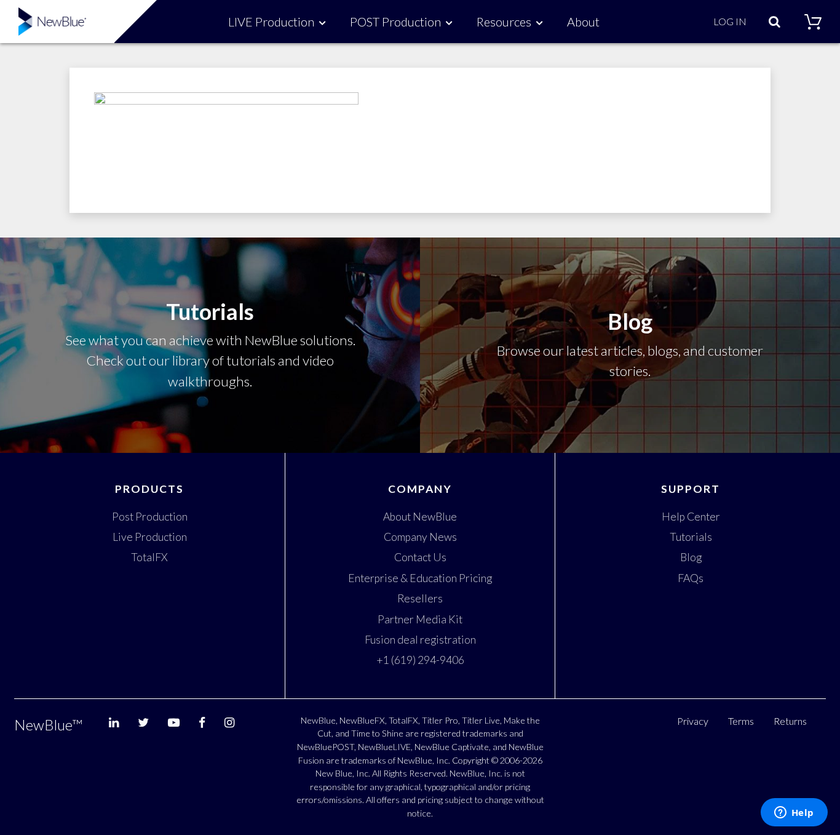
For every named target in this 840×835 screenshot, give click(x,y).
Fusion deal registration (420, 639)
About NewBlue (420, 516)
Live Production (150, 536)
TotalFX (149, 557)
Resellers (420, 598)
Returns (790, 721)
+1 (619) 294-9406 (420, 659)
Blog (691, 557)
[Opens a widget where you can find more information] (794, 813)
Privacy (692, 721)
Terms (741, 721)
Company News (420, 536)
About (583, 21)
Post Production (150, 516)
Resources (504, 21)
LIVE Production (271, 21)
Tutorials (691, 536)
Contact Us (420, 557)
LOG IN (730, 21)
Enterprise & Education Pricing (420, 578)
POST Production (395, 21)
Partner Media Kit (420, 619)
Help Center (691, 516)
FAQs (690, 578)
